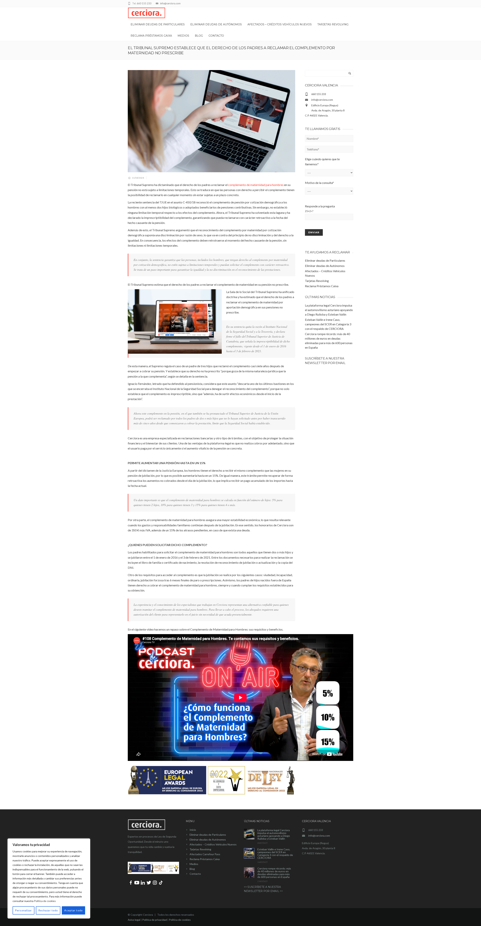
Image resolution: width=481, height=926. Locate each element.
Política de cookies (45, 901)
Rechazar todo (48, 910)
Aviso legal (134, 919)
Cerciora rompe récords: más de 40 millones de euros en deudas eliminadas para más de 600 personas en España (274, 872)
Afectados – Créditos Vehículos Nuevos (279, 24)
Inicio (193, 829)
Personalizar (23, 910)
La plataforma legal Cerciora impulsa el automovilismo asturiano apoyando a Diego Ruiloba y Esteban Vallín (329, 310)
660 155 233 (144, 3)
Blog (199, 35)
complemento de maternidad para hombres (256, 185)
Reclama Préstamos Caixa (151, 35)
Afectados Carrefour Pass (205, 854)
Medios (183, 35)
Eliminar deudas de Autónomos (216, 24)
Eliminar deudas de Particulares (158, 24)
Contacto (216, 35)
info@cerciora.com (170, 3)
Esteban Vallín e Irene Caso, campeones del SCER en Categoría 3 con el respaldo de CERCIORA (328, 324)
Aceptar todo (73, 910)
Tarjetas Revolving (333, 24)
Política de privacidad (154, 919)
